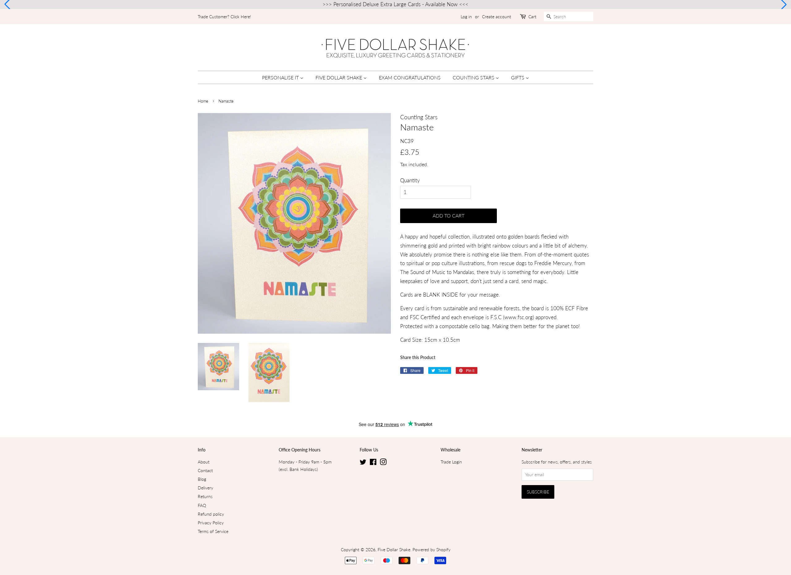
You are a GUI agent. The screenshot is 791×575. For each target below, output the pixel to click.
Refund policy (211, 514)
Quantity (410, 180)
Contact (205, 470)
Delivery (205, 487)
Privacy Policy (211, 522)
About (203, 461)
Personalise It (281, 77)
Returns (205, 496)
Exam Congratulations (410, 77)
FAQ (202, 505)
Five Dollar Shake (339, 77)
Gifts (518, 77)
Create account (496, 16)
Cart (532, 16)
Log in (466, 16)
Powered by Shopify (431, 549)
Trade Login (451, 461)
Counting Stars (474, 77)
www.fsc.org (518, 317)
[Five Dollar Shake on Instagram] (383, 463)
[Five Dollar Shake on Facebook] (373, 463)
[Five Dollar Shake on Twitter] (363, 463)
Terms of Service (213, 531)
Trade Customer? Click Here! (224, 16)
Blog (202, 479)
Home (203, 101)
